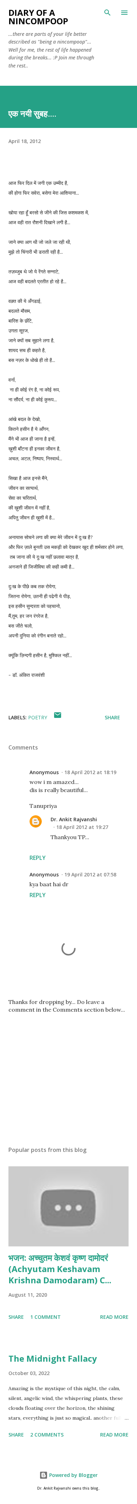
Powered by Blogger (73, 1475)
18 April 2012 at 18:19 (90, 772)
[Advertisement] (68, 1074)
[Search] (107, 12)
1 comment (45, 1317)
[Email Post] (57, 717)
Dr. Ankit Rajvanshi (74, 819)
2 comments (47, 1434)
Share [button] (112, 717)
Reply (38, 858)
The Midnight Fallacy (52, 1358)
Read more (114, 1317)
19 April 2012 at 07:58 (90, 874)
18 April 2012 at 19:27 (82, 827)
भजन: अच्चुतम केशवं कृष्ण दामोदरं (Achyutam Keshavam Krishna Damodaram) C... (59, 1269)
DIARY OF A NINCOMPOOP (38, 17)
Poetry (37, 717)
